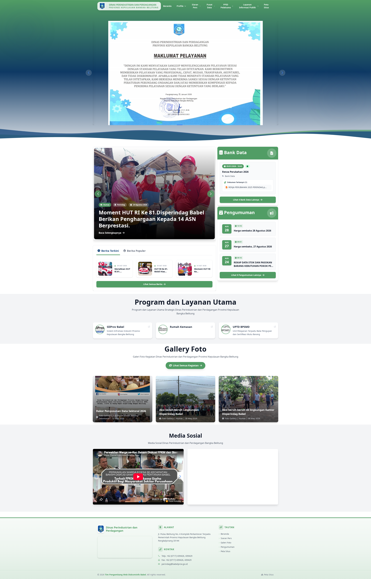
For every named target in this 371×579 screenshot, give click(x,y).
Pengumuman (227, 547)
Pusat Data (209, 6)
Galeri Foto (226, 542)
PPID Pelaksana (226, 6)
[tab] (108, 252)
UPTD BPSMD (241, 327)
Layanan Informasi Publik (247, 6)
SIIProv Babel (115, 327)
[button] (89, 73)
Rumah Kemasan (181, 327)
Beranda (167, 6)
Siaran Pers (195, 6)
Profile (180, 6)
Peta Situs (266, 6)
